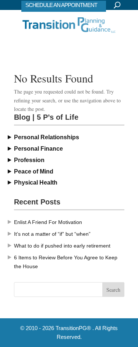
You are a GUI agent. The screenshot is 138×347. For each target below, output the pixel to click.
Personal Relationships (46, 137)
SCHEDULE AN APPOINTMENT (61, 5)
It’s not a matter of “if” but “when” (52, 234)
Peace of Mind (33, 171)
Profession (29, 160)
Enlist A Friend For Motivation (48, 222)
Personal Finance (38, 149)
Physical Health (35, 182)
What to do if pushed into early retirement (62, 246)
